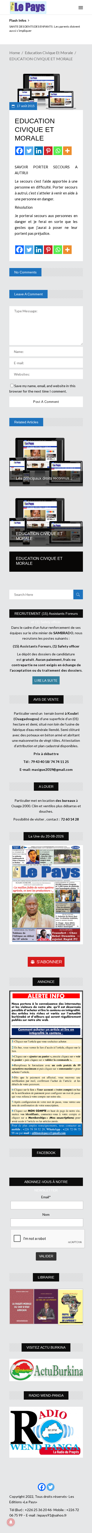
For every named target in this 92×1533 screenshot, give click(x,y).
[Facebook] (19, 150)
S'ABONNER (49, 961)
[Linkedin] (38, 150)
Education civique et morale (49, 52)
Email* (46, 1197)
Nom (46, 1214)
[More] (67, 150)
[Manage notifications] (11, 1522)
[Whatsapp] (57, 150)
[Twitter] (29, 150)
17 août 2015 (25, 106)
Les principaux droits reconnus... (44, 478)
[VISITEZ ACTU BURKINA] (46, 1370)
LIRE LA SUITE (46, 680)
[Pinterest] (48, 150)
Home (14, 52)
